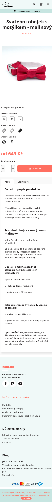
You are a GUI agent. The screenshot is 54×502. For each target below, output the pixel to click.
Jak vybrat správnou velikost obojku (20, 435)
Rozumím (26, 498)
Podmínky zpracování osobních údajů (21, 415)
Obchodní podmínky (12, 412)
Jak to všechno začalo (13, 461)
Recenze (6, 442)
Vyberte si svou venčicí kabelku (18, 465)
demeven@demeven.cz (14, 374)
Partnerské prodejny (12, 408)
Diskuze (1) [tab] (23, 181)
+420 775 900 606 (11, 377)
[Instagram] (13, 383)
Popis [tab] (7, 181)
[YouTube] (20, 383)
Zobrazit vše (8, 475)
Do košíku (36, 168)
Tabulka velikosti (11, 438)
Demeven (27, 33)
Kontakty (6, 405)
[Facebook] (5, 383)
